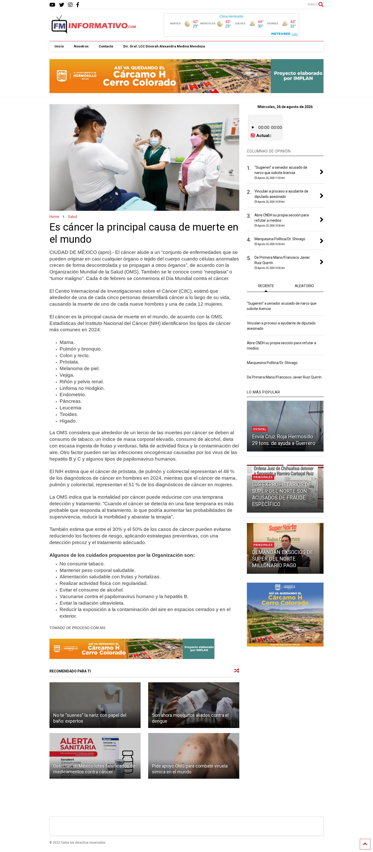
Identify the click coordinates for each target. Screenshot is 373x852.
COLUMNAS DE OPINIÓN (269, 151)
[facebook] (77, 5)
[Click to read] (95, 705)
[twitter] (61, 5)
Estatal (259, 429)
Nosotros (81, 46)
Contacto (106, 46)
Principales (263, 477)
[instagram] (70, 5)
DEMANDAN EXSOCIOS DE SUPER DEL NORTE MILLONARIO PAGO (282, 558)
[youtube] (52, 5)
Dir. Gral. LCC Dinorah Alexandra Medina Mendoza (164, 46)
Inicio (59, 46)
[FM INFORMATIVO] (94, 32)
